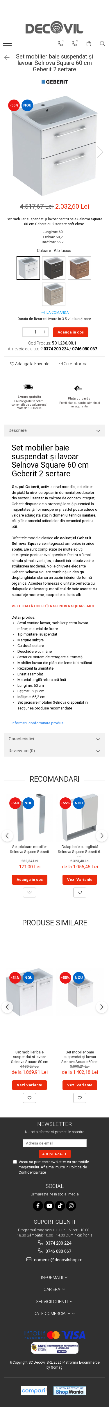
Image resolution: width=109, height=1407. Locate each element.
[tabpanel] (54, 146)
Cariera (52, 1289)
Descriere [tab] (18, 430)
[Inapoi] (4, 57)
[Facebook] (38, 1206)
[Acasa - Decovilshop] (55, 27)
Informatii (52, 1277)
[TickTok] (60, 1206)
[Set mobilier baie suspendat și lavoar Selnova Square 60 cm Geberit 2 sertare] (54, 146)
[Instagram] (71, 1206)
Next (100, 152)
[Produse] (8, 45)
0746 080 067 (57, 1251)
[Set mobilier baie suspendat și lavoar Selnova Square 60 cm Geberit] (80, 992)
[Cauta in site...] (102, 43)
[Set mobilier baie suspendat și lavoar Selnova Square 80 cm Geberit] (29, 992)
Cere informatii (76, 363)
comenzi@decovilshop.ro (58, 1259)
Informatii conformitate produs (37, 723)
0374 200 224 (57, 1243)
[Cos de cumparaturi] (89, 43)
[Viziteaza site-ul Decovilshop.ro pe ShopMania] (69, 1390)
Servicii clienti (52, 1301)
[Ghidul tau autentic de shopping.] (34, 1390)
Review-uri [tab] (22, 750)
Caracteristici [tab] (21, 738)
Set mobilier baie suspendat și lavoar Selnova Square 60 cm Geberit (80, 1056)
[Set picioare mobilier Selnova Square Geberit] (29, 818)
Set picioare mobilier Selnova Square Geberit (29, 849)
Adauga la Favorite (31, 363)
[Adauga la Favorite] (29, 892)
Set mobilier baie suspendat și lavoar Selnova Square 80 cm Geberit (29, 1056)
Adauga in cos (71, 332)
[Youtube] (49, 1206)
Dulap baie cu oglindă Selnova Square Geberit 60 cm (80, 850)
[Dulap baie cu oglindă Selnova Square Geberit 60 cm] (80, 818)
